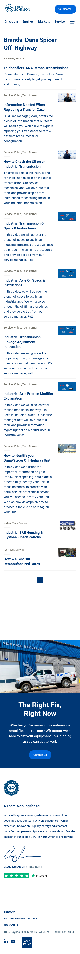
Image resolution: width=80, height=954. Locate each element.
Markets (44, 21)
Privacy (9, 912)
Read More (11, 59)
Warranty (11, 924)
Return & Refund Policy (20, 918)
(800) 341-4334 (64, 932)
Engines (28, 21)
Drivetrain (11, 21)
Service (59, 21)
